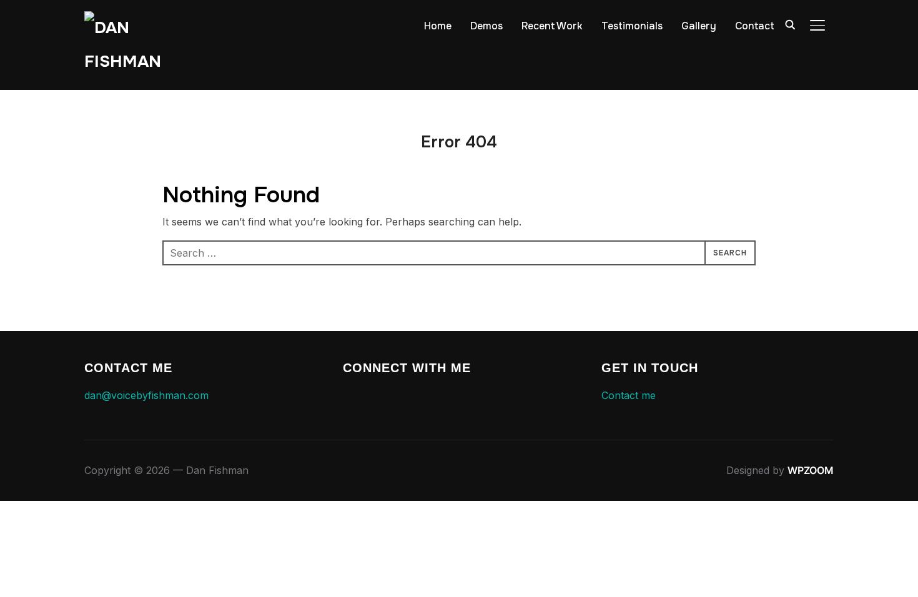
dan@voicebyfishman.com (146, 395)
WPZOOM (810, 470)
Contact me (628, 395)
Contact (754, 25)
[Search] (789, 23)
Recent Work (552, 25)
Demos (486, 25)
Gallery (698, 25)
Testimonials (632, 25)
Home (438, 25)
